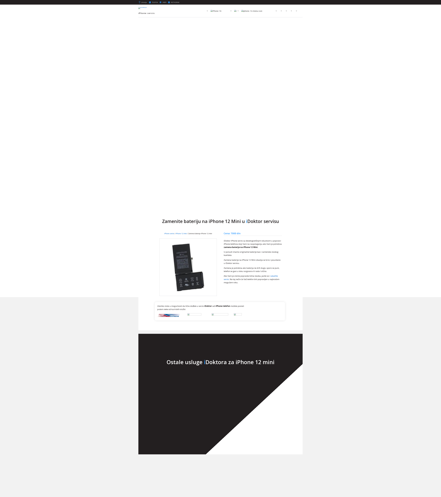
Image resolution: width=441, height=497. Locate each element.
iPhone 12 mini (181, 233)
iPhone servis (169, 233)
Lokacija (144, 2)
